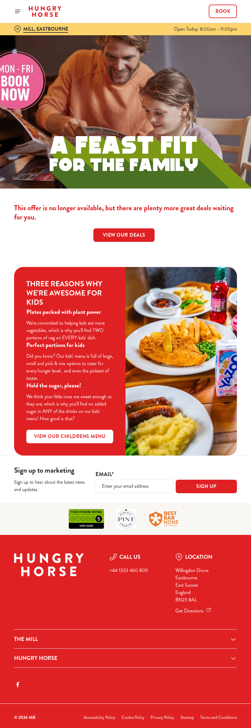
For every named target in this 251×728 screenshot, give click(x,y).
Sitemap (187, 717)
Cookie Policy (133, 717)
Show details (218, 408)
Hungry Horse (36, 658)
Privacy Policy (162, 717)
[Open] (17, 11)
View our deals (124, 234)
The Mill (26, 639)
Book (223, 11)
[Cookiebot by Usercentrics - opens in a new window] (217, 295)
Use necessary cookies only (124, 427)
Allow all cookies (205, 427)
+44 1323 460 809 (129, 570)
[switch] (94, 386)
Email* (105, 474)
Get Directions (189, 610)
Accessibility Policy (99, 717)
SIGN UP (206, 486)
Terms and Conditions (218, 717)
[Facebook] (17, 684)
